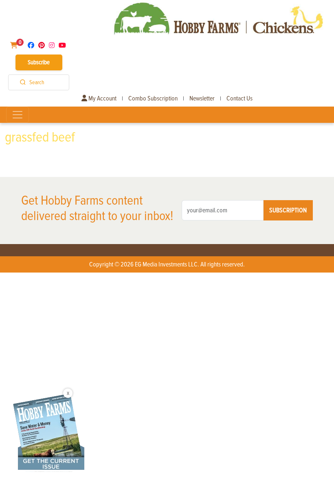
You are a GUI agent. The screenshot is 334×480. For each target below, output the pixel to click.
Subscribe (39, 62)
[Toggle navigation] (17, 115)
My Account (101, 98)
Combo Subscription (153, 98)
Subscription (288, 210)
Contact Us (239, 98)
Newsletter (202, 98)
